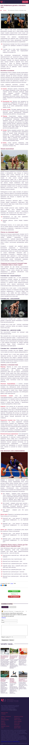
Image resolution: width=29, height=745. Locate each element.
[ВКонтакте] (1, 585)
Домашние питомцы (18, 716)
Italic (4, 624)
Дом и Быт (3, 718)
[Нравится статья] (14, 591)
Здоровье (3, 722)
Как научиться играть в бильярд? (5, 679)
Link (14, 624)
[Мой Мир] (4, 585)
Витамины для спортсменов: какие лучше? (23, 657)
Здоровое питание (5, 726)
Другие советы (17, 727)
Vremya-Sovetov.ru (13, 709)
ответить (3, 617)
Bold (2, 624)
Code (13, 624)
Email (2, 622)
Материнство (17, 718)
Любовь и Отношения (6, 716)
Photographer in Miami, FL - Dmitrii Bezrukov (10, 741)
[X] (5, 585)
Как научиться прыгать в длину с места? (23, 679)
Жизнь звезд (17, 722)
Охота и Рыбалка (17, 721)
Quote (11, 624)
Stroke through (8, 624)
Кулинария (3, 724)
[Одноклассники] (2, 585)
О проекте (3, 713)
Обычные (5, 607)
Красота (3, 721)
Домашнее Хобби (5, 719)
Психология (16, 724)
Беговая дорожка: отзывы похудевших (13, 680)
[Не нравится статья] (14, 597)
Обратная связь (4, 712)
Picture (16, 624)
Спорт (4, 10)
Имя (2, 620)
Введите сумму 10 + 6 (6, 637)
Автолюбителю (17, 726)
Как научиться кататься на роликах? (14, 657)
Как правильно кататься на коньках (5, 657)
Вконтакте (13, 607)
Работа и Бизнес (17, 719)
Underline (6, 624)
